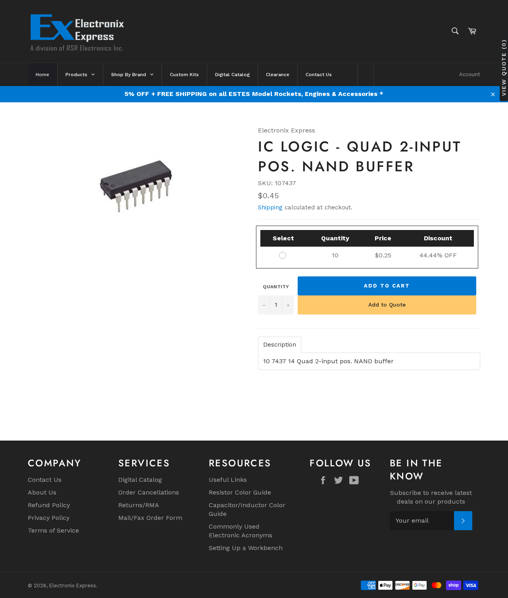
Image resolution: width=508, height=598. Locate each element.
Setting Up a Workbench (246, 548)
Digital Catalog (140, 479)
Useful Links (228, 479)
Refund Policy (49, 505)
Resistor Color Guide (240, 492)
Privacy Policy (48, 517)
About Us (42, 492)
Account (469, 74)
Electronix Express (72, 585)
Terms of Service (53, 530)
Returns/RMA (138, 505)
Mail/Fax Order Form (150, 517)
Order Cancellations (148, 492)
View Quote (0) (503, 67)
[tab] (279, 345)
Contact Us (45, 479)
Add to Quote (387, 304)
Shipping (270, 207)
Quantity (276, 286)
